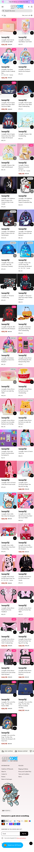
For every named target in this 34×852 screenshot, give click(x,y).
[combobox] (17, 10)
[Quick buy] (15, 33)
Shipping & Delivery (23, 769)
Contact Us (4, 774)
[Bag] (31, 6)
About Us (3, 771)
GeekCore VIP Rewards (7, 769)
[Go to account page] (28, 6)
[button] (31, 6)
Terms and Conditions (23, 774)
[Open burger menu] (2, 7)
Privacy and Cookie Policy (24, 771)
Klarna (20, 777)
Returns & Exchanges (6, 779)
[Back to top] (31, 843)
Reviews (3, 777)
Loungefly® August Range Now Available (18, 2)
